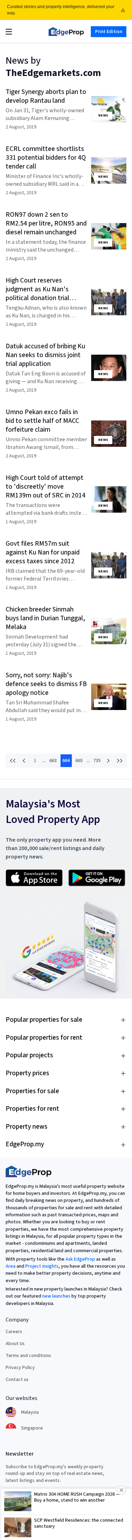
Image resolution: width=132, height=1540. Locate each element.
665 (79, 760)
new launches (56, 1296)
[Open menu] (8, 31)
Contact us (17, 1379)
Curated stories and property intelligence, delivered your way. (60, 9)
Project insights (41, 1266)
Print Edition (108, 31)
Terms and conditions (28, 1355)
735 (97, 760)
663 (53, 760)
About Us (15, 1343)
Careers (14, 1331)
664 (66, 760)
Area (10, 1266)
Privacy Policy (20, 1367)
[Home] (66, 31)
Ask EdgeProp (80, 1259)
